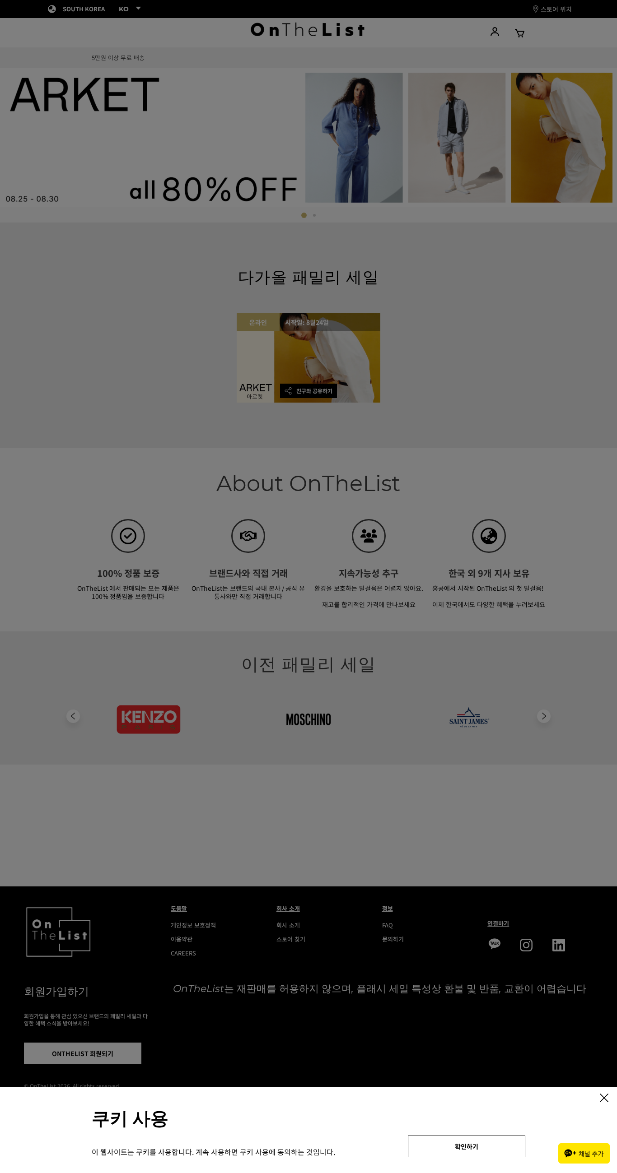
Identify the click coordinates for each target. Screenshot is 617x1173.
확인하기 (466, 1146)
